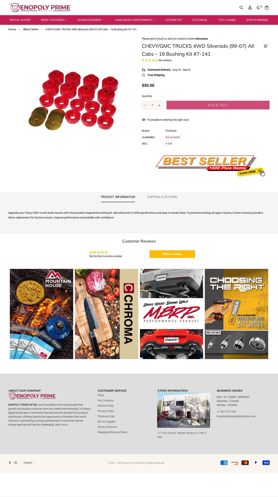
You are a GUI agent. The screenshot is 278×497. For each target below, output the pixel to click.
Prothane (170, 130)
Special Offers (20, 19)
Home (12, 29)
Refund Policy (106, 405)
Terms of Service (107, 426)
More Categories (52, 19)
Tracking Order (106, 416)
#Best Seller (30, 29)
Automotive (173, 19)
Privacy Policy (106, 410)
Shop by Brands (257, 19)
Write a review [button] (172, 254)
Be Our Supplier (107, 421)
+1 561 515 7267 (227, 411)
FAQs (101, 395)
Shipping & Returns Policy (112, 432)
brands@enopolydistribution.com (236, 416)
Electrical (200, 19)
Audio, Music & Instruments (133, 19)
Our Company (106, 400)
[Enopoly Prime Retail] (40, 7)
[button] (150, 60)
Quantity (147, 96)
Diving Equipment (90, 19)
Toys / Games (227, 19)
